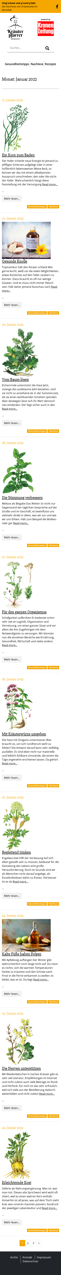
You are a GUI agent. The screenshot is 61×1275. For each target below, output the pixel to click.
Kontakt (27, 1257)
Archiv (14, 1257)
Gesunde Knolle (14, 261)
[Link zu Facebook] (57, 6)
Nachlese (37, 64)
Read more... (50, 184)
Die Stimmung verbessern (22, 497)
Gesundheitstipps (17, 64)
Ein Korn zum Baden (18, 155)
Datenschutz (30, 1261)
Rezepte (50, 64)
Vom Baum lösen (15, 379)
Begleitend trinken (16, 852)
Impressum (44, 1257)
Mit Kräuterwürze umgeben (24, 734)
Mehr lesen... (12, 198)
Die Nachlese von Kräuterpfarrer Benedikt (20, 6)
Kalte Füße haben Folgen (21, 954)
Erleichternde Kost (16, 1182)
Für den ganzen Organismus (24, 612)
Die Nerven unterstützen (21, 1068)
